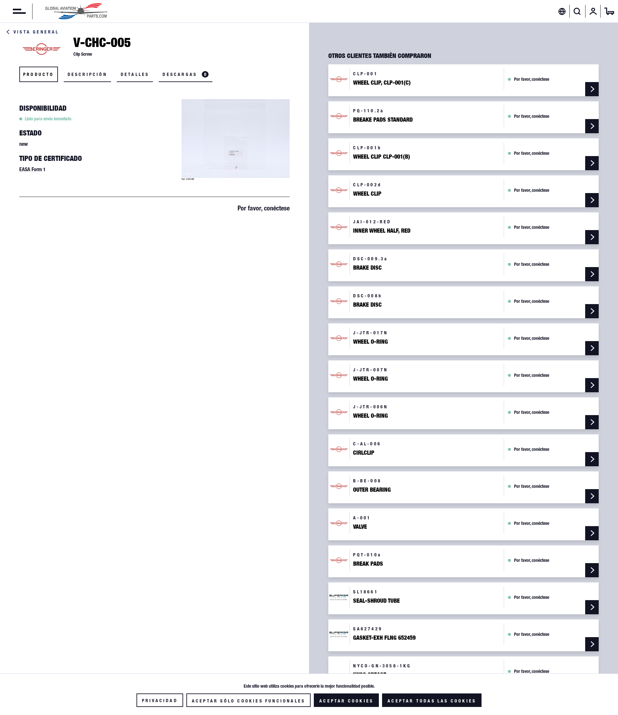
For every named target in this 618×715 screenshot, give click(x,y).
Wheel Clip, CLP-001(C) (382, 82)
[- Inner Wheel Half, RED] (592, 237)
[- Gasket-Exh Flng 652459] (592, 644)
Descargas (184, 74)
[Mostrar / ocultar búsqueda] (577, 11)
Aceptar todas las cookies (432, 700)
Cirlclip (363, 453)
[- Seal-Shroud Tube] (592, 607)
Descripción (87, 74)
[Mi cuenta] (593, 11)
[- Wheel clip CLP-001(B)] (592, 163)
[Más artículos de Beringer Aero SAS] (41, 48)
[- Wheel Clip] (592, 200)
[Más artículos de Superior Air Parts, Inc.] (339, 597)
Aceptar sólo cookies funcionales (248, 700)
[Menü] (13, 11)
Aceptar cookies (346, 700)
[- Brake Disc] (592, 274)
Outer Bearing (372, 490)
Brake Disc (367, 268)
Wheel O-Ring (370, 342)
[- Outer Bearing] (592, 496)
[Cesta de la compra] (609, 11)
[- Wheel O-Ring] (592, 348)
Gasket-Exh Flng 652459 (384, 638)
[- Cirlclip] (592, 459)
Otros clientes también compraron (379, 56)
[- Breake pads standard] (592, 126)
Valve (360, 527)
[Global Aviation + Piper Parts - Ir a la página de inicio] (76, 11)
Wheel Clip (367, 193)
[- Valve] (592, 533)
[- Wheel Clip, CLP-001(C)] (592, 89)
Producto (38, 74)
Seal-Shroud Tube (376, 601)
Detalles (135, 74)
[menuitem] (13, 11)
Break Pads (368, 564)
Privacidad (160, 700)
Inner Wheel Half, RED (381, 231)
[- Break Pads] (592, 570)
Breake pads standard (383, 119)
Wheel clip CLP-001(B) (381, 156)
